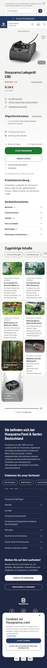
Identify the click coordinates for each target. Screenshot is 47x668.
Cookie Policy (11, 636)
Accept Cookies (23, 641)
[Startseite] (3, 24)
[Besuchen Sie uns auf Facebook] (11, 611)
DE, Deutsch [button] (12, 25)
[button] (43, 37)
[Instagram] (23, 611)
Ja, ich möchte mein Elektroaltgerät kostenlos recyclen (22, 122)
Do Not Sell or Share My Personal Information (23, 647)
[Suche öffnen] (32, 24)
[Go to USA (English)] (40, 11)
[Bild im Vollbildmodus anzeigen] (23, 50)
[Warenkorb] (38, 24)
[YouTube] (35, 611)
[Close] (39, 615)
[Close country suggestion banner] (44, 3)
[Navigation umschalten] (44, 24)
